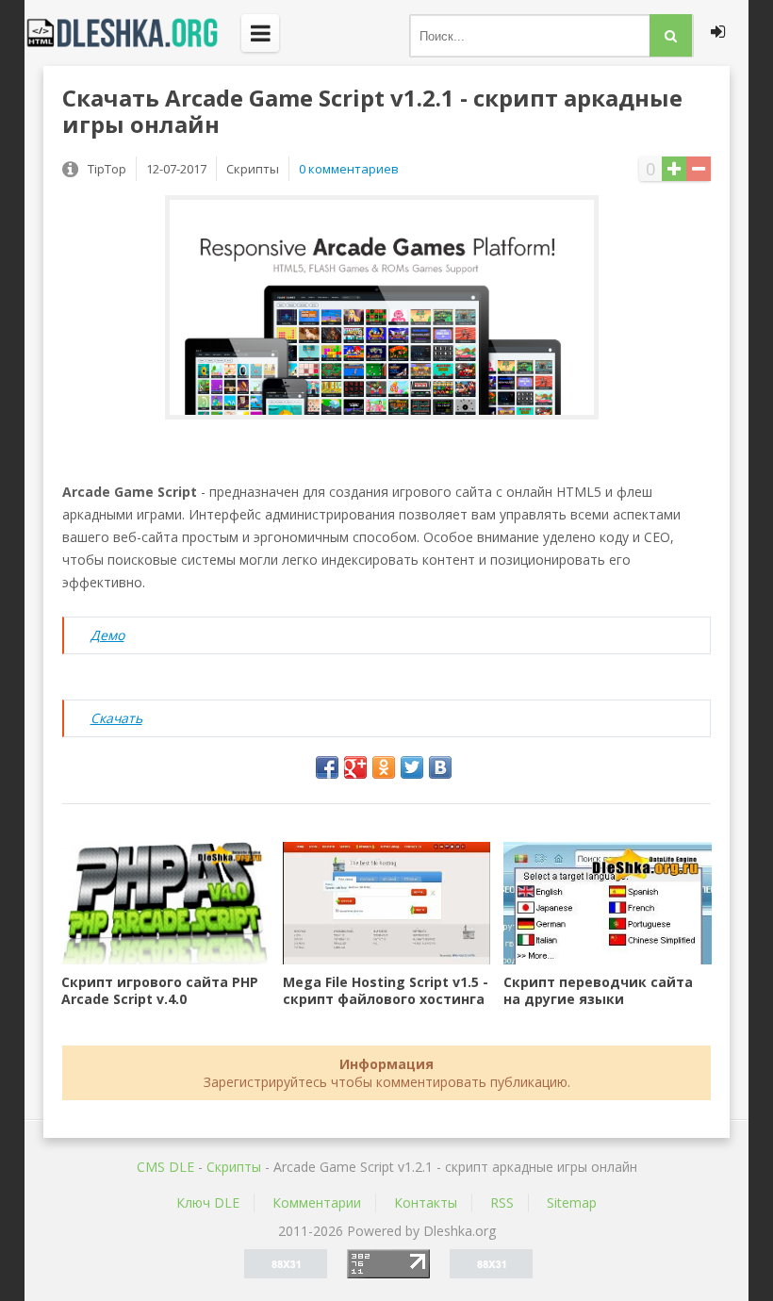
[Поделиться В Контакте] (440, 767)
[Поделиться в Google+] (355, 767)
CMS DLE (165, 1167)
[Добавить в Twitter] (412, 767)
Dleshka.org (133, 33)
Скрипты (233, 1167)
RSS (502, 1202)
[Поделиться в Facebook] (327, 767)
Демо (107, 635)
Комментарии (316, 1202)
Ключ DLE (207, 1202)
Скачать (116, 718)
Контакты (425, 1202)
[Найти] (671, 35)
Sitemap (572, 1202)
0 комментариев (349, 168)
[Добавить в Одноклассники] (383, 767)
